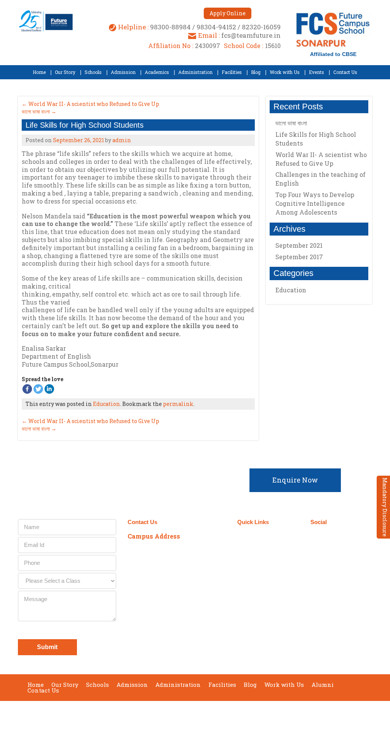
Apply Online (227, 13)
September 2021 (299, 245)
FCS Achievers (265, 591)
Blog (250, 685)
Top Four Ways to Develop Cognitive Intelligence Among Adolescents (314, 203)
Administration (178, 685)
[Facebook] (27, 389)
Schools (97, 685)
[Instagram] (343, 537)
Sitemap (256, 612)
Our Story (64, 685)
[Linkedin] (49, 389)
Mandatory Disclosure (384, 507)
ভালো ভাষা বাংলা (39, 111)
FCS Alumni (261, 601)
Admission (132, 685)
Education (106, 403)
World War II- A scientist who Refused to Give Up (90, 103)
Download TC (263, 569)
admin (121, 140)
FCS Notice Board (269, 580)
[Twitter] (38, 389)
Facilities (222, 685)
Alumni (323, 685)
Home (35, 685)
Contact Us (43, 690)
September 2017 (299, 257)
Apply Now (260, 559)
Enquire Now (295, 479)
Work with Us (284, 685)
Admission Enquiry (259, 542)
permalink (178, 403)
